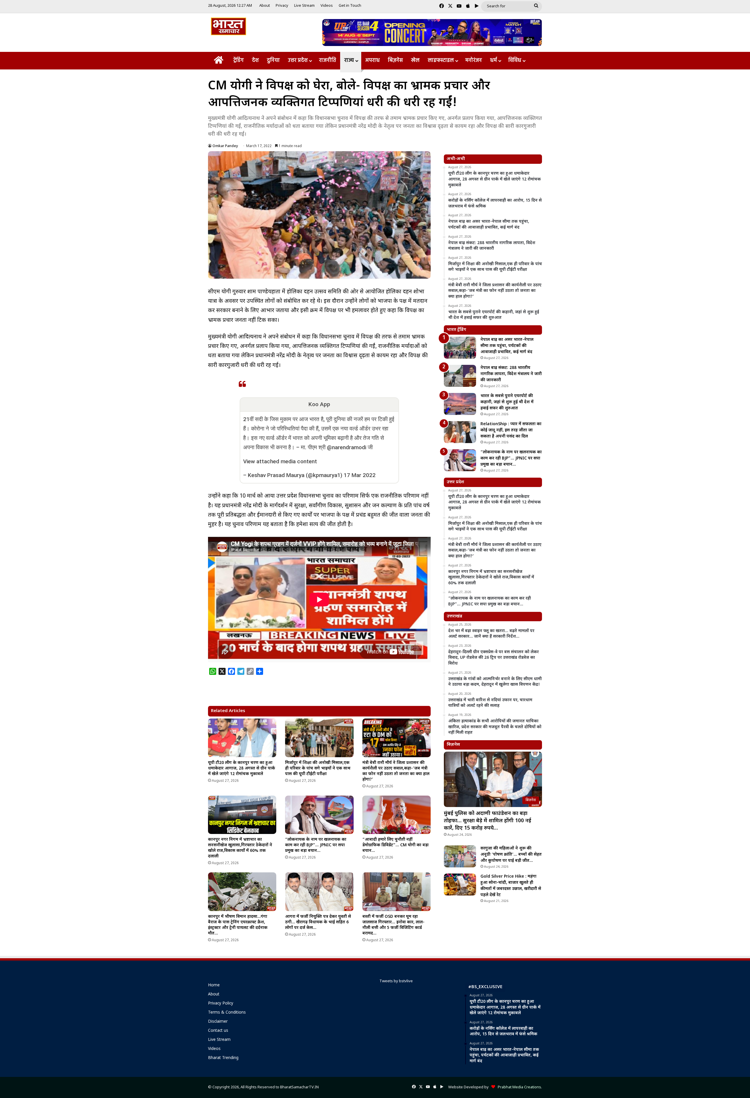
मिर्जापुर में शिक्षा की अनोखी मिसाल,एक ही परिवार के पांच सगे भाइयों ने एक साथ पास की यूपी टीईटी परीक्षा (317, 768)
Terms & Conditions (227, 1012)
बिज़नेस (395, 60)
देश (255, 60)
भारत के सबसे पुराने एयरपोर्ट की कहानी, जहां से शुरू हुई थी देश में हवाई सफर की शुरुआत (506, 402)
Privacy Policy (220, 1003)
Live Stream (304, 5)
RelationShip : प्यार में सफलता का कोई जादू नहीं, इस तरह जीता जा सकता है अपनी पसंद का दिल (510, 430)
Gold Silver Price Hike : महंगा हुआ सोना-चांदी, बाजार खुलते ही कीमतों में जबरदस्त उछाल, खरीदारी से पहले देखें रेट (510, 886)
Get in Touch (350, 5)
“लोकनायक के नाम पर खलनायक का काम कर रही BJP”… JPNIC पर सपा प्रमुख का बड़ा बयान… (315, 845)
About (264, 5)
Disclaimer (218, 1021)
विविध (514, 60)
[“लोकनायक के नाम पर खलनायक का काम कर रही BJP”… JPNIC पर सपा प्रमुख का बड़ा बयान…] (319, 815)
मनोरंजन (473, 60)
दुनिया (273, 60)
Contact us (218, 1031)
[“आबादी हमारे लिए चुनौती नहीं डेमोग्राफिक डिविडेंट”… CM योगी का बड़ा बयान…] (396, 815)
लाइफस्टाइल (441, 60)
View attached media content (280, 461)
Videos (327, 5)
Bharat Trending (223, 1058)
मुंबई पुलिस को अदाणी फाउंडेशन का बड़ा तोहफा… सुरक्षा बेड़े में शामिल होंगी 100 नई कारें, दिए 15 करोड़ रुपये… (487, 821)
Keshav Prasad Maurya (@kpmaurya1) (295, 475)
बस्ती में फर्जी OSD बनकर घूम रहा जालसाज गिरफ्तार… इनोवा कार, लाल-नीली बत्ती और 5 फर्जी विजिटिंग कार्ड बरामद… (393, 925)
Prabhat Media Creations (518, 1087)
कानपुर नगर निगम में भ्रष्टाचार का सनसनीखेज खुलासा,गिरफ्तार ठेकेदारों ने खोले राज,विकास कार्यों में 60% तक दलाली (240, 848)
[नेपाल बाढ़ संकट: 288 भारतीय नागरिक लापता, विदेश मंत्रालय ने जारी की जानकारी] (460, 376)
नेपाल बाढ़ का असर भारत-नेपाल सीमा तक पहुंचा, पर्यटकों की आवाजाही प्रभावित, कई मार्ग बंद (506, 346)
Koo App (319, 404)
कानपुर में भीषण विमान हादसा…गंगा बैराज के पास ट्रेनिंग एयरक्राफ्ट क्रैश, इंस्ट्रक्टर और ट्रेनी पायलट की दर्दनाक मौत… (237, 925)
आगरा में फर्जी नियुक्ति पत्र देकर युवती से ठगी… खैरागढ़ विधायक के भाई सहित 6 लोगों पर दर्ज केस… (318, 922)
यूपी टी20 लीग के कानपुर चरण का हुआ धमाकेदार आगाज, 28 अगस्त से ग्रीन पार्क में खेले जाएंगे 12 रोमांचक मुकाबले (241, 768)
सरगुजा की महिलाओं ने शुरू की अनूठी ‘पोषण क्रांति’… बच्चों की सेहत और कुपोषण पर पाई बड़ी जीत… (511, 855)
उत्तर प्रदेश (298, 60)
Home (214, 985)
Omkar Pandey (225, 146)
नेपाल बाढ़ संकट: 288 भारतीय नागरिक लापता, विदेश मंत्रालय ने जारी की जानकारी (511, 374)
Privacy (282, 5)
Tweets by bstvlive (396, 981)
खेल (415, 60)
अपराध (372, 60)
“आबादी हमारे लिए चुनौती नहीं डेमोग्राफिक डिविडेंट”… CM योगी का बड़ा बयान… (395, 845)
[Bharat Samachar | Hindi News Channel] (228, 26)
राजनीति (327, 60)
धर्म (493, 60)
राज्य (349, 60)
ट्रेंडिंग (238, 60)
